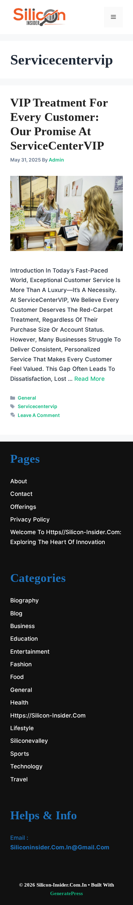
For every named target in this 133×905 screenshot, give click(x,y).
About (18, 481)
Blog (16, 613)
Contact (21, 493)
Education (24, 638)
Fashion (21, 664)
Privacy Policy (30, 519)
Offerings (23, 506)
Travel (19, 779)
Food (17, 676)
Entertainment (29, 651)
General (27, 398)
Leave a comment (39, 415)
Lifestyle (22, 728)
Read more (89, 378)
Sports (19, 753)
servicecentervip (37, 406)
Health (19, 702)
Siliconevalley (29, 740)
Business (22, 626)
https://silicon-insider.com (48, 715)
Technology (26, 766)
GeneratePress (66, 893)
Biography (24, 600)
